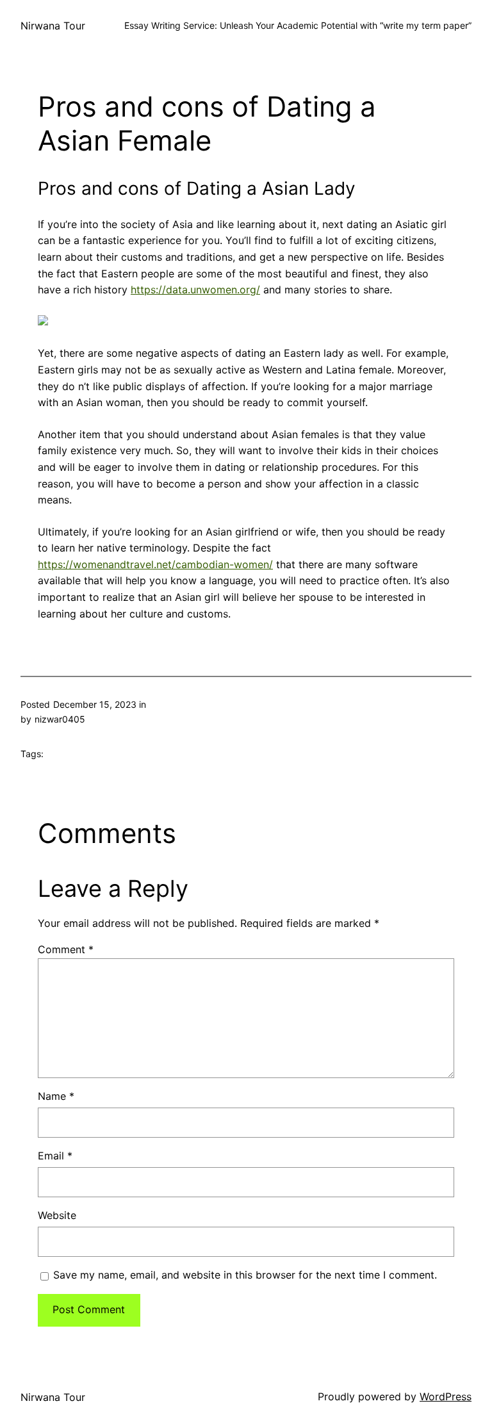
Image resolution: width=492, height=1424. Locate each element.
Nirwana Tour (52, 25)
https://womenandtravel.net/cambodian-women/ (155, 564)
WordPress (446, 1396)
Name (56, 1096)
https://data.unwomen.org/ (195, 289)
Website (57, 1215)
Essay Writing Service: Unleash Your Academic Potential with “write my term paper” (298, 25)
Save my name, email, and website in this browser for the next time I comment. (245, 1274)
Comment (66, 949)
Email (55, 1155)
